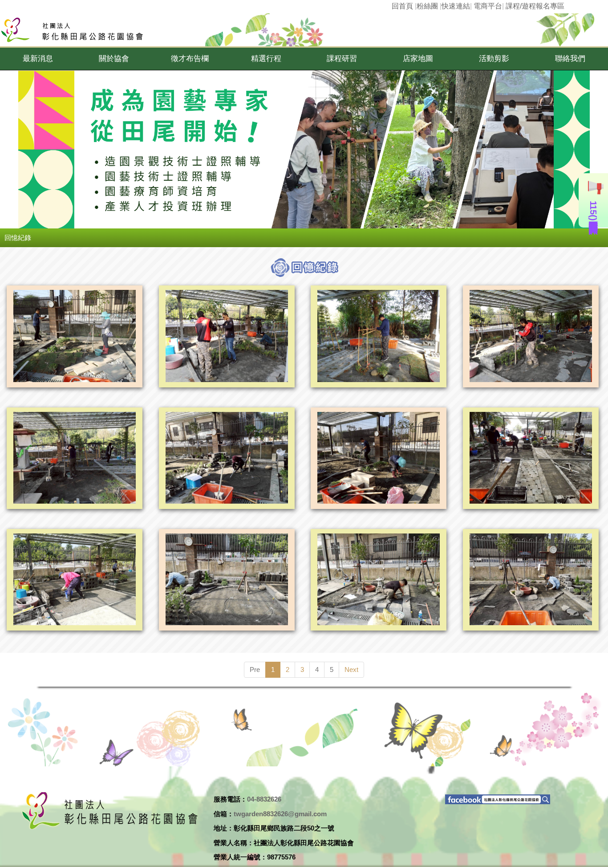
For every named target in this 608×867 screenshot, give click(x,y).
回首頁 (402, 6)
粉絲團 (427, 6)
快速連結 (456, 6)
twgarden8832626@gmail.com (280, 814)
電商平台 (488, 6)
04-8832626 (264, 799)
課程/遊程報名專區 (535, 6)
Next (351, 669)
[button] (38, 59)
